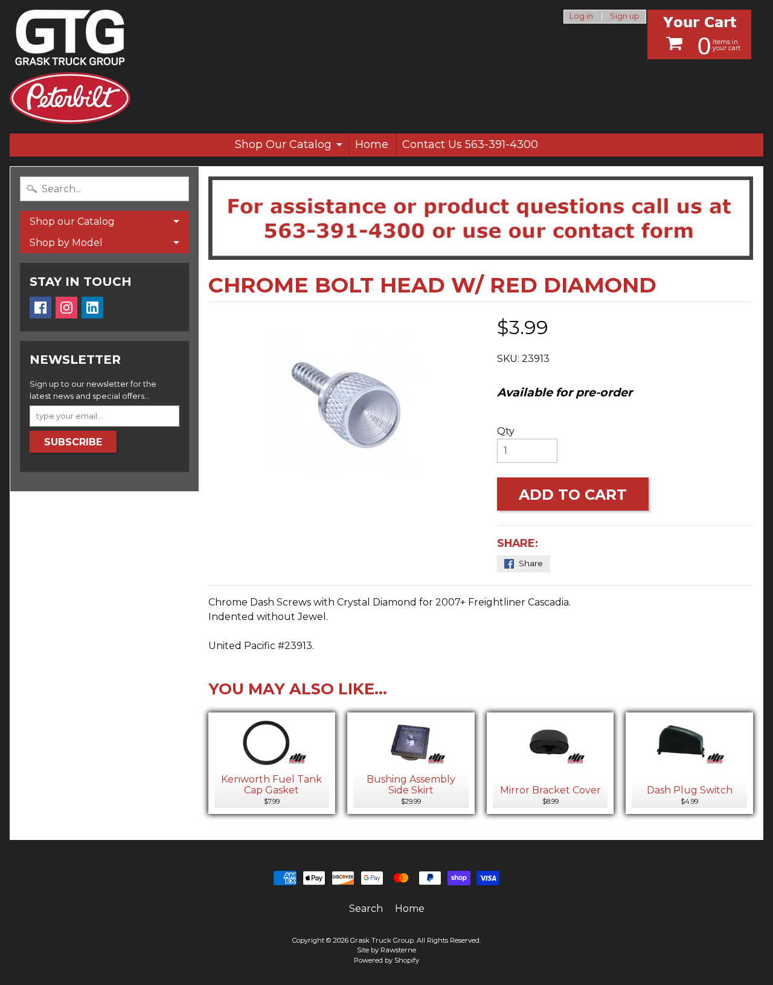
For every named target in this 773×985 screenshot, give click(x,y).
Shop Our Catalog (283, 144)
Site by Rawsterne (386, 950)
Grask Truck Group (382, 940)
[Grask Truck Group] (70, 67)
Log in (581, 17)
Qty (506, 431)
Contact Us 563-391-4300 (470, 144)
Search (366, 908)
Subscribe (73, 442)
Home (371, 144)
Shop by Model (66, 242)
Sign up (625, 17)
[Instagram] (66, 307)
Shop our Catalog (72, 221)
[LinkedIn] (92, 307)
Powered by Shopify (386, 960)
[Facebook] (40, 307)
